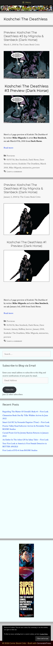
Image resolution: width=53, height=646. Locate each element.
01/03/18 (10, 325)
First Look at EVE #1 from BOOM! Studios (19, 450)
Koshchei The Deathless (28, 163)
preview (36, 167)
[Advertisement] (26, 497)
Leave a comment (14, 171)
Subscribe (9, 389)
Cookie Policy (44, 634)
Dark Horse (34, 159)
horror (15, 163)
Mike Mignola (15, 167)
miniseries (26, 167)
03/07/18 (11, 159)
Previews (11, 155)
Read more (8, 147)
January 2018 (38, 329)
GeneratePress (44, 643)
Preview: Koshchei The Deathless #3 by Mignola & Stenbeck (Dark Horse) (24, 36)
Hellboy (21, 329)
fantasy (15, 329)
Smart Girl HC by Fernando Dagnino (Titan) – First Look (25, 422)
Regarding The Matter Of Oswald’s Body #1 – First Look (25, 411)
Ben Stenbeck (22, 159)
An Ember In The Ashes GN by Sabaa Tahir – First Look (25, 439)
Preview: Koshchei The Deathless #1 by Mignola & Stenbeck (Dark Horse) (23, 188)
